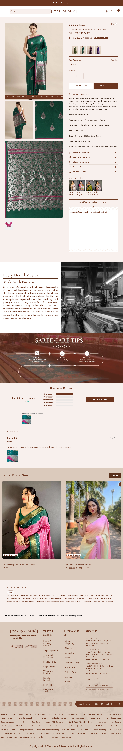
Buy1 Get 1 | (23, 722)
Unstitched (74, 64)
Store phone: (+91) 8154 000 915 (97, 673)
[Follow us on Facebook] (96, 704)
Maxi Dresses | (116, 722)
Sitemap (69, 677)
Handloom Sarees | (8, 733)
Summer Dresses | (39, 726)
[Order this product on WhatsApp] (116, 24)
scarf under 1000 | (77, 722)
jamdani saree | (78, 718)
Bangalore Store (48, 690)
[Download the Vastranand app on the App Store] (16, 646)
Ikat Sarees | (84, 729)
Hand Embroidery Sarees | (48, 729)
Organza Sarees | (8, 722)
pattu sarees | (42, 718)
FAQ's (67, 682)
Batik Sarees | (102, 726)
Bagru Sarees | (87, 726)
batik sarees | (40, 714)
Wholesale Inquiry (48, 672)
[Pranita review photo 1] (12, 456)
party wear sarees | (99, 733)
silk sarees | (54, 737)
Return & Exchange (81, 157)
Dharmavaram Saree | (96, 714)
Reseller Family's (47, 679)
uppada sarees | (25, 718)
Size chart (114, 60)
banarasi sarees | (8, 714)
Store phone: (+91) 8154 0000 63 (97, 659)
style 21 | (42, 737)
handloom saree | (114, 718)
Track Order (70, 667)
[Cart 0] (117, 11)
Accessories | (83, 733)
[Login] (112, 11)
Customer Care (79, 171)
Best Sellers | (37, 722)
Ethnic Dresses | (22, 726)
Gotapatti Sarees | (26, 729)
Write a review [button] (100, 399)
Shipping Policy (50, 650)
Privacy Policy (49, 662)
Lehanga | (103, 722)
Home (7, 615)
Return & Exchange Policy (47, 643)
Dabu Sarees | (116, 726)
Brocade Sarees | (69, 729)
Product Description (81, 94)
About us (69, 648)
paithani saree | (96, 718)
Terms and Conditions (48, 656)
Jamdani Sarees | (99, 729)
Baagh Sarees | (71, 726)
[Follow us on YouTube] (112, 704)
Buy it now (106, 86)
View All (114, 475)
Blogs (67, 658)
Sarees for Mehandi (22, 615)
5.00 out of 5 (29, 398)
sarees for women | (28, 737)
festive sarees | (115, 733)
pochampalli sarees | (76, 714)
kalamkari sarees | (60, 718)
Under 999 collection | (55, 722)
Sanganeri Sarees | (8, 729)
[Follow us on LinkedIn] (118, 704)
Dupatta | (91, 722)
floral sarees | (67, 737)
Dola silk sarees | (115, 714)
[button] (48, 394)
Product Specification (82, 153)
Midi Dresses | (6, 726)
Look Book (48, 685)
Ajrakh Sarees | (56, 726)
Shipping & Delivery (81, 162)
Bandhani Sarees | (26, 733)
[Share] (112, 24)
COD (10, 592)
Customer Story (72, 662)
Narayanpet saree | (57, 714)
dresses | (71, 733)
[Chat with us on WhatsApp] (106, 11)
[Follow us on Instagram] (102, 704)
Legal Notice (49, 667)
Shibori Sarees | (59, 733)
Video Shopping (69, 642)
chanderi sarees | (25, 714)
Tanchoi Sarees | (115, 729)
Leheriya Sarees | (43, 733)
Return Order (71, 672)
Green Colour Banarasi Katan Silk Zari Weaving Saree (58, 615)
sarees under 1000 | (9, 737)
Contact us (69, 653)
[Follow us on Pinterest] (107, 704)
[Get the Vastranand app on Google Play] (31, 646)
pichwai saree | (7, 718)
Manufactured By (80, 167)
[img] (12, 438)
